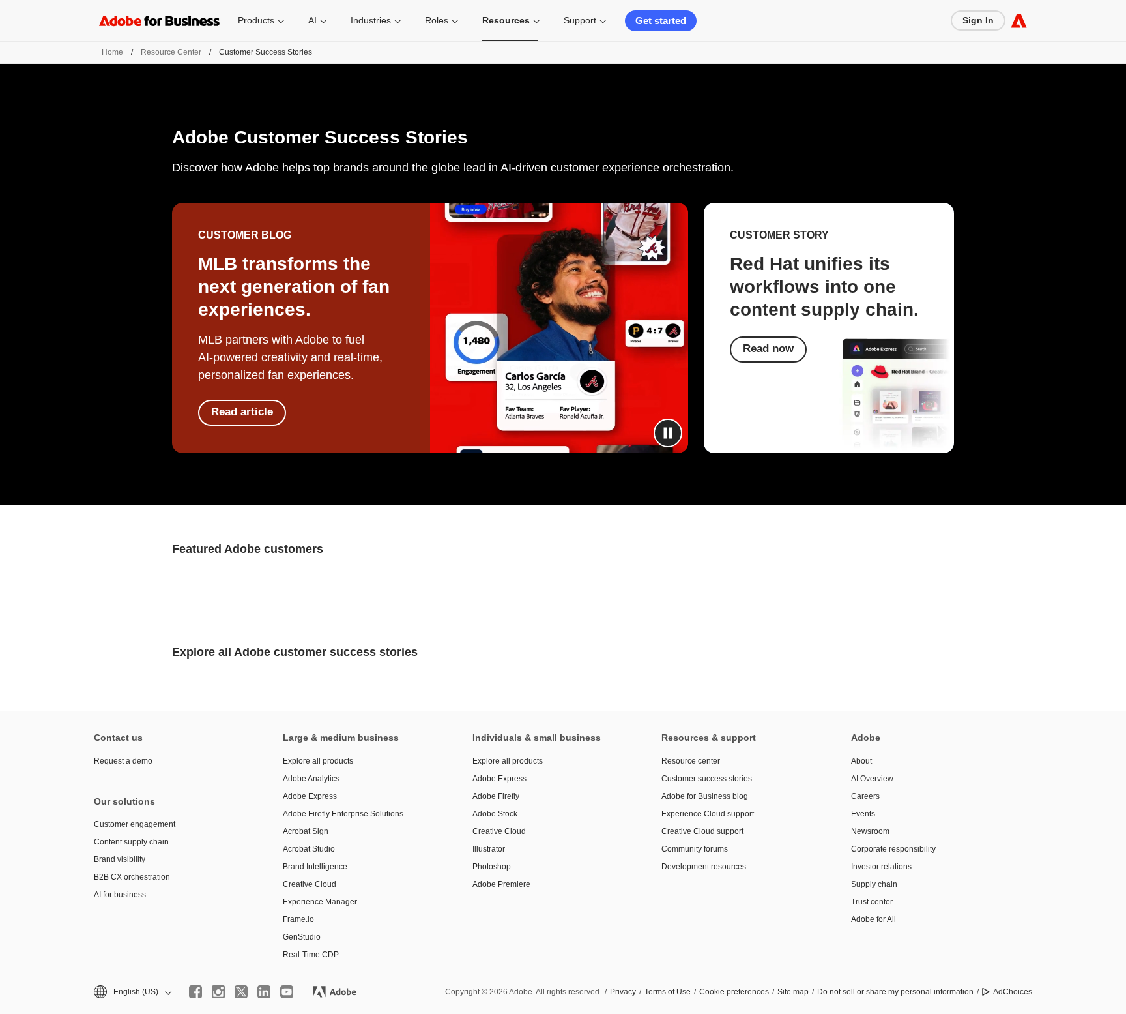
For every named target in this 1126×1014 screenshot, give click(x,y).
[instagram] (218, 991)
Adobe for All (873, 919)
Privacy (623, 991)
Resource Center (171, 52)
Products (256, 20)
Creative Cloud (309, 884)
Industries (371, 20)
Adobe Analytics (311, 778)
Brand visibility (119, 859)
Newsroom (870, 831)
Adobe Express (310, 796)
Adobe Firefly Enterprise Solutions (343, 813)
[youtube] (286, 991)
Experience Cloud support (707, 813)
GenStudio (302, 937)
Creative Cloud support (702, 831)
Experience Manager (320, 901)
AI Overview (872, 778)
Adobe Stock (494, 813)
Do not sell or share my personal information (895, 991)
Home (112, 52)
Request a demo (123, 761)
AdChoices (1012, 991)
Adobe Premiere (501, 884)
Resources (506, 20)
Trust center (872, 901)
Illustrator (488, 849)
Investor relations (881, 866)
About (861, 761)
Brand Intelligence (315, 866)
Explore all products (318, 761)
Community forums (694, 849)
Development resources (703, 866)
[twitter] (241, 991)
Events (863, 813)
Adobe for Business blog (704, 796)
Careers (865, 796)
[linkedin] (263, 991)
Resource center (690, 761)
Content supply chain (131, 841)
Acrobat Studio (309, 849)
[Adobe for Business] (1018, 20)
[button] (668, 433)
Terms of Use (667, 991)
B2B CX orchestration (132, 877)
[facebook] (195, 991)
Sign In (978, 20)
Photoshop (491, 866)
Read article (242, 412)
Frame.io (298, 919)
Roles (436, 20)
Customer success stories (706, 778)
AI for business (120, 894)
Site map (793, 991)
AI (312, 20)
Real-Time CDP (311, 954)
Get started (660, 20)
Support (580, 20)
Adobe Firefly (495, 796)
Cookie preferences (734, 991)
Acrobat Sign (305, 831)
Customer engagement (134, 824)
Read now (768, 348)
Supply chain (874, 884)
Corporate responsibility (893, 849)
